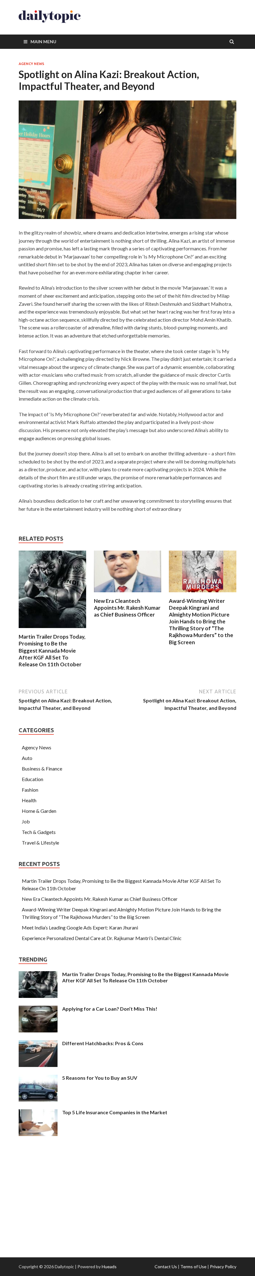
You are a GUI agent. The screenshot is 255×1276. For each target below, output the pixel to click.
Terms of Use (193, 1266)
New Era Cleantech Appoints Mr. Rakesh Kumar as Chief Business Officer (127, 608)
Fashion (30, 790)
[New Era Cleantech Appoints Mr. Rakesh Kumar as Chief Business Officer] (127, 594)
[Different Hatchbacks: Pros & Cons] (38, 1044)
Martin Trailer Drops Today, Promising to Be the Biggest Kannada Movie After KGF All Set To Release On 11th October (52, 650)
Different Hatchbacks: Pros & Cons (102, 1043)
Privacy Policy (223, 1266)
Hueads (109, 1266)
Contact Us (166, 1266)
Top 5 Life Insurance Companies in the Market (114, 1112)
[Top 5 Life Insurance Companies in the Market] (38, 1113)
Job (26, 821)
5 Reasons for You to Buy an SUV (99, 1078)
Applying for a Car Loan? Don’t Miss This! (109, 1009)
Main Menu (43, 41)
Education (32, 779)
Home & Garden (39, 811)
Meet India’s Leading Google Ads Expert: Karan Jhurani (80, 927)
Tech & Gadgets (39, 832)
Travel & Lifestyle (40, 842)
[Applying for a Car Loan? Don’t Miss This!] (38, 1009)
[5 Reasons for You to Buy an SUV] (38, 1078)
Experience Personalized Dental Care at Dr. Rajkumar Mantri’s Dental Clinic (102, 938)
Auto (27, 758)
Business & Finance (42, 768)
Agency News (31, 64)
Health (29, 800)
